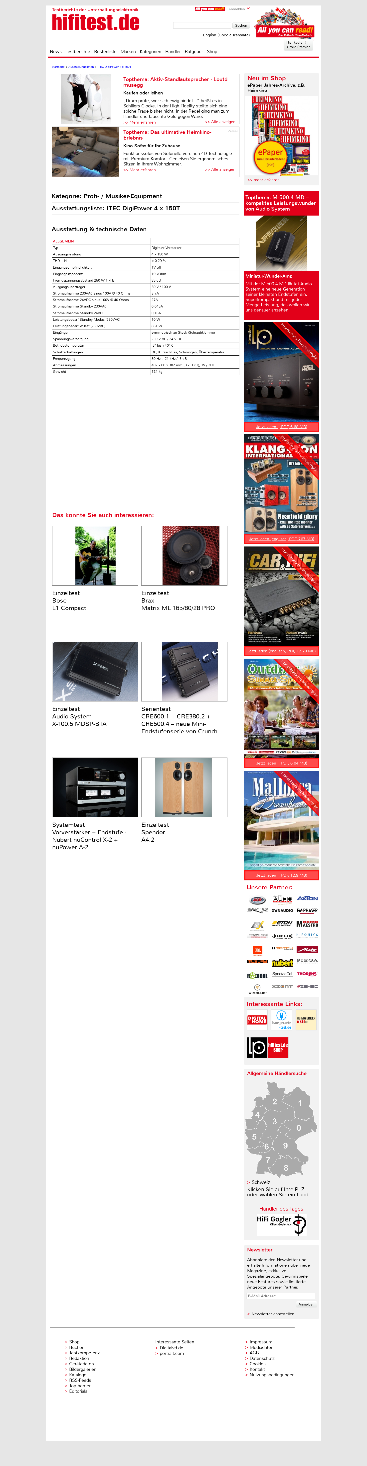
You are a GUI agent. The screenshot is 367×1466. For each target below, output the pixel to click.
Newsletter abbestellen (273, 1313)
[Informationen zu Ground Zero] (257, 938)
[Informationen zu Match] (282, 951)
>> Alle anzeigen (220, 121)
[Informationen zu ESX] (257, 926)
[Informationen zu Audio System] (282, 900)
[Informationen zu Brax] (257, 913)
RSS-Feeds (80, 1380)
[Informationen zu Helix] (282, 938)
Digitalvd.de (171, 1348)
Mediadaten (261, 1347)
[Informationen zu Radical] (257, 977)
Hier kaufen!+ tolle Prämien (298, 44)
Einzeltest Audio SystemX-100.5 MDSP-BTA (79, 716)
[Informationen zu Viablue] (257, 989)
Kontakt (257, 1369)
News (56, 52)
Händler (173, 52)
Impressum (261, 1342)
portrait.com (172, 1353)
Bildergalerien (82, 1369)
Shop (212, 52)
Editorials (78, 1391)
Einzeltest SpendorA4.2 (155, 832)
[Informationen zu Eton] (282, 926)
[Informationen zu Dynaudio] (282, 913)
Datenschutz (262, 1358)
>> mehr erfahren (263, 179)
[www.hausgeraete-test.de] (281, 1034)
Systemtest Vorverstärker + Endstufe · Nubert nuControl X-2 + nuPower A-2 (89, 836)
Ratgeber (194, 52)
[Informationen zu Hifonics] (307, 938)
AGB (254, 1353)
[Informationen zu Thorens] (307, 977)
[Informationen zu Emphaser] (307, 913)
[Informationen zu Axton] (307, 900)
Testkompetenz (84, 1353)
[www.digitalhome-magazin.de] (257, 1034)
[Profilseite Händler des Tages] (282, 1234)
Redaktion (79, 1358)
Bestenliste (105, 52)
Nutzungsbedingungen (272, 1375)
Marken (128, 52)
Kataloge (77, 1375)
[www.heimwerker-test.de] (306, 1034)
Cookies (258, 1364)
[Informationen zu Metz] (307, 951)
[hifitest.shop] (278, 1062)
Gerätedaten (81, 1364)
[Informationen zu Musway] (257, 964)
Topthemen (80, 1386)
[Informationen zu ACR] (257, 900)
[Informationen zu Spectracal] (282, 977)
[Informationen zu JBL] (257, 951)
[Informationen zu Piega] (307, 964)
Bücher (76, 1347)
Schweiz (261, 1182)
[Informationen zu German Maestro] (307, 926)
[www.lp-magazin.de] (257, 1062)
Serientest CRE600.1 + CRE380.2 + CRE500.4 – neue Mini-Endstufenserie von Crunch (179, 720)
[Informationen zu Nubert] (282, 964)
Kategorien (150, 52)
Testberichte (78, 52)
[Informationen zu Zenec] (307, 989)
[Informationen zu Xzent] (282, 989)
